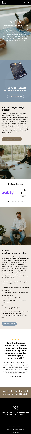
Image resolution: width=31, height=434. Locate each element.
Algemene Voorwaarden (15, 426)
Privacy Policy (15, 432)
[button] (24, 2)
